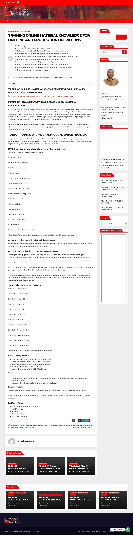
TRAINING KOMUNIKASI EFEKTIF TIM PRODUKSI (81, 499)
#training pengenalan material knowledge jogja (56, 67)
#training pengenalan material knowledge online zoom (32, 70)
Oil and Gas (17, 31)
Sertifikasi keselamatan (87, 21)
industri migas (84, 109)
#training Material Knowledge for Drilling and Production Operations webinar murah (41, 64)
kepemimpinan (42, 494)
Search (104, 31)
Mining (10, 31)
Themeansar (35, 531)
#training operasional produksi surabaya (28, 67)
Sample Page (124, 531)
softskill (10, 494)
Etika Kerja (104, 492)
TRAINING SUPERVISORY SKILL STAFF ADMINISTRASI (50, 499)
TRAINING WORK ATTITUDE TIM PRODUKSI (110, 499)
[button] (127, 21)
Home (78, 531)
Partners (69, 21)
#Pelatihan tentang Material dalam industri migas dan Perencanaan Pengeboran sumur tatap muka (46, 56)
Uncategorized (25, 31)
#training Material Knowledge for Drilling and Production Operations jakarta (39, 62)
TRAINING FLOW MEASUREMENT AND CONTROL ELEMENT (49, 468)
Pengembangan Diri (21, 492)
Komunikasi (73, 492)
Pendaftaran (55, 21)
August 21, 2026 (76, 503)
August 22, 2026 (45, 503)
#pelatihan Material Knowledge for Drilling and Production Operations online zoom (41, 53)
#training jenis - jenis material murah (52, 59)
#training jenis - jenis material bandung (27, 59)
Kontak (43, 21)
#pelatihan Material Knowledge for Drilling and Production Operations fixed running (41, 51)
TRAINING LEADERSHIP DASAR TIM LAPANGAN (18, 499)
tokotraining (21, 46)
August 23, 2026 (14, 503)
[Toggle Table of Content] (89, 83)
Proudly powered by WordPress (13, 531)
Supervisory (58, 494)
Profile (15, 21)
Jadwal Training (29, 21)
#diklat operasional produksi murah (38, 48)
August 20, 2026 (107, 503)
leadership (11, 492)
